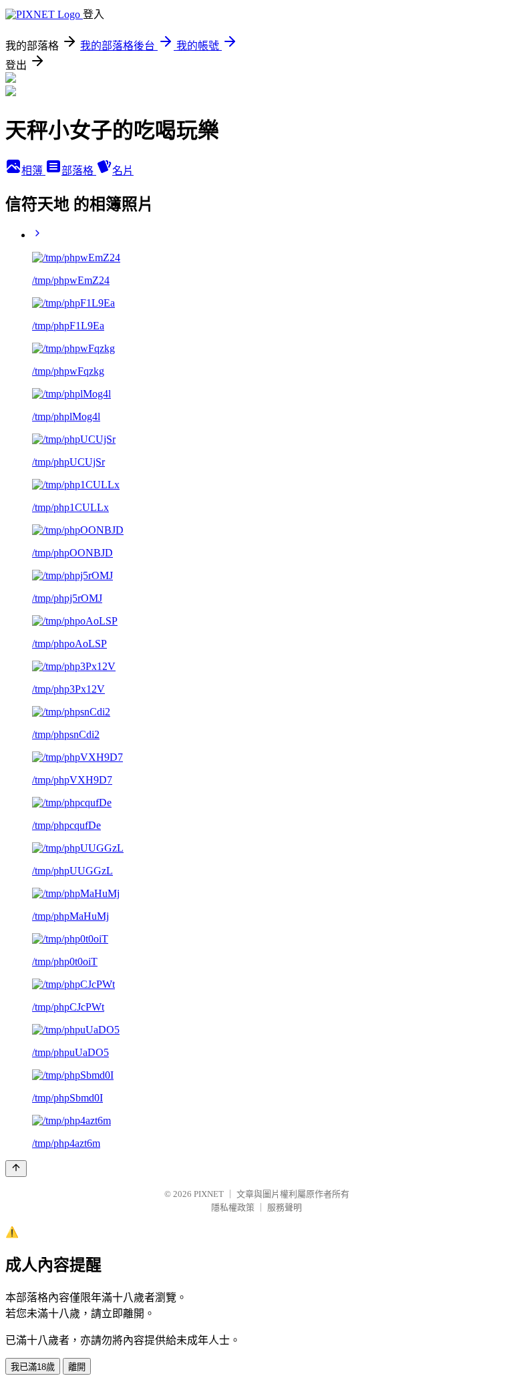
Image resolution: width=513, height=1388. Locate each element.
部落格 (78, 170)
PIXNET (209, 1194)
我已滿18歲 (33, 1367)
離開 (77, 1367)
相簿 (33, 170)
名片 (123, 170)
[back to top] (16, 1168)
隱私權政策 (232, 1207)
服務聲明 (284, 1207)
